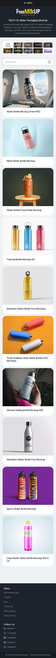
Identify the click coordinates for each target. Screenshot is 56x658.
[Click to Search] (49, 61)
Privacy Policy (10, 611)
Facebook (11, 637)
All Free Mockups (11, 592)
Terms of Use (9, 615)
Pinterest (11, 642)
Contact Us (8, 606)
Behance (11, 628)
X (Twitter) (11, 633)
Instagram (11, 647)
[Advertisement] (29, 573)
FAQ (5, 602)
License (7, 597)
